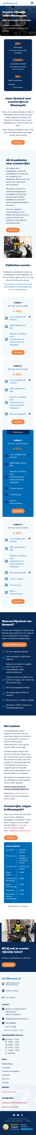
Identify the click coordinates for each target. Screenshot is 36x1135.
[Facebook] (14, 1115)
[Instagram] (22, 1115)
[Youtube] (18, 1115)
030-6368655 (12, 828)
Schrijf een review (9, 1092)
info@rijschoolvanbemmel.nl (19, 830)
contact (20, 825)
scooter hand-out (20, 793)
